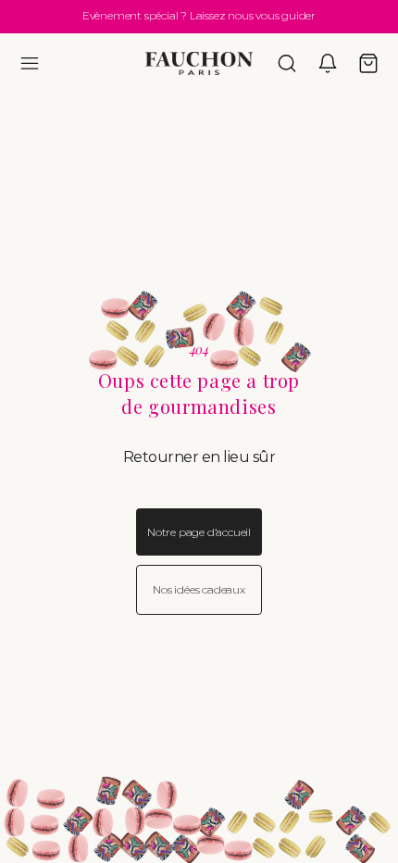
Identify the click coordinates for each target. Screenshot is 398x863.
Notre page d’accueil (199, 532)
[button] (30, 63)
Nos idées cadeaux (199, 589)
